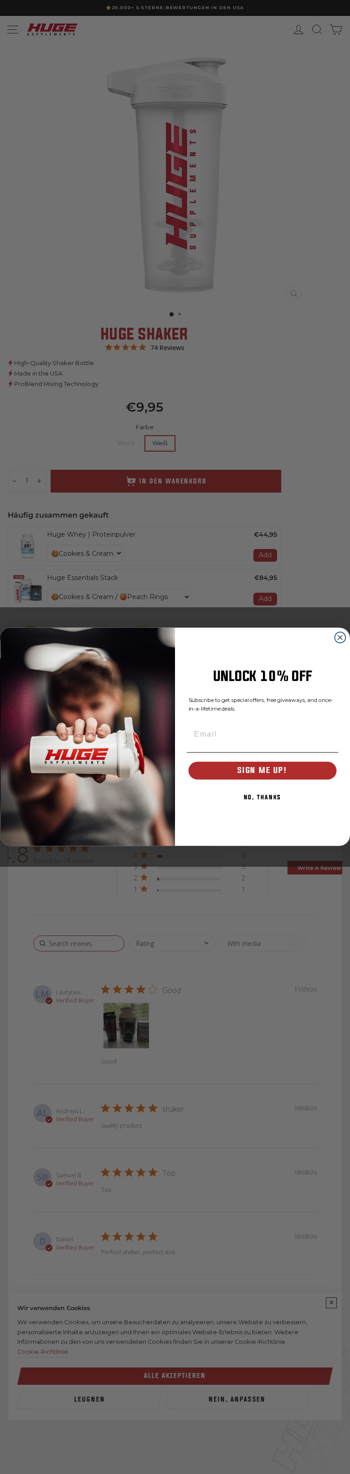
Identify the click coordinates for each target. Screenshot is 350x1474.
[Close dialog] (340, 637)
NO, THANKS (263, 797)
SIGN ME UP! (262, 770)
